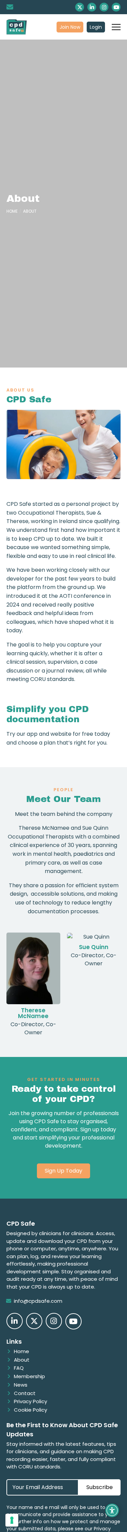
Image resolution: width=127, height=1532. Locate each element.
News (20, 1384)
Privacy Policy (30, 1401)
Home (12, 211)
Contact (25, 1393)
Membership (29, 1376)
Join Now (70, 27)
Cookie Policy (30, 1409)
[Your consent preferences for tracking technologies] (11, 1520)
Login (96, 27)
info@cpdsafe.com (38, 1300)
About (30, 211)
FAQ (19, 1367)
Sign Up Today (63, 1171)
